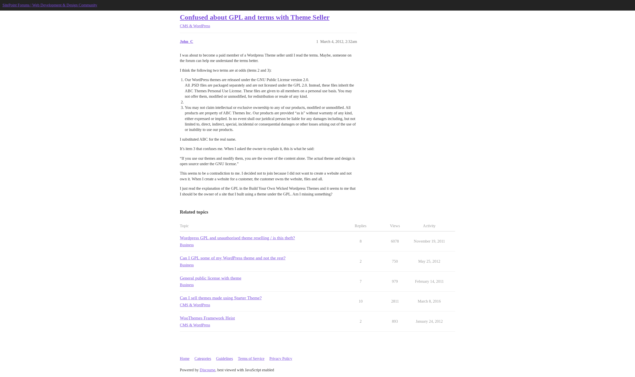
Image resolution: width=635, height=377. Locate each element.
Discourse (207, 370)
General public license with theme (210, 278)
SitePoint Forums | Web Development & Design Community (49, 5)
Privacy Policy (280, 358)
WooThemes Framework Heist (207, 317)
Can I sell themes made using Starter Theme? (221, 297)
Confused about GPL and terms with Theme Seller (254, 17)
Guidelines (224, 358)
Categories (202, 358)
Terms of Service (251, 358)
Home (185, 358)
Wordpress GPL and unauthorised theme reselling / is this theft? (237, 237)
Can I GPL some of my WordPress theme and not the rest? (233, 257)
